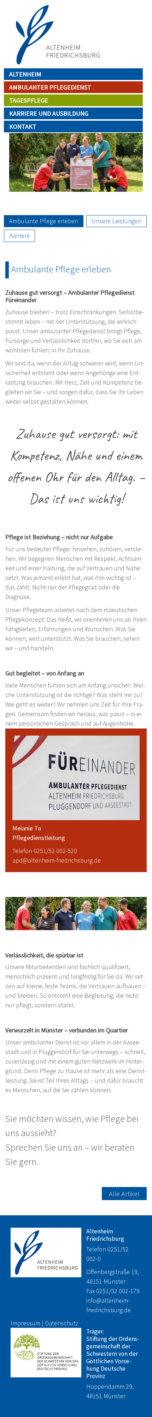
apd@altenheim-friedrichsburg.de (56, 860)
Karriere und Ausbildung (48, 113)
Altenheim (25, 74)
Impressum (25, 1323)
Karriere (19, 235)
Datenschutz (61, 1323)
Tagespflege (28, 100)
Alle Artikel (124, 1193)
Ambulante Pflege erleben (43, 221)
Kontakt (22, 126)
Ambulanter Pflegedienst (50, 87)
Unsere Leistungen (116, 221)
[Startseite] (57, 34)
